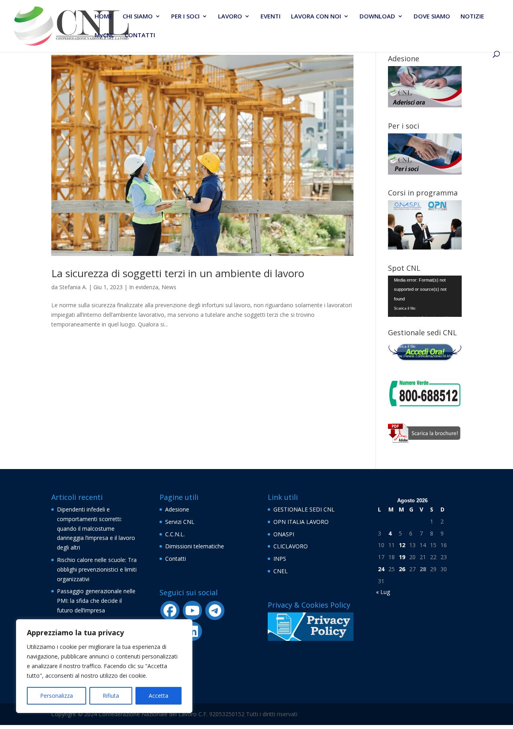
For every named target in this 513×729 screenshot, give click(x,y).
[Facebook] (170, 610)
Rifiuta (111, 695)
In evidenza (143, 287)
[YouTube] (192, 610)
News (169, 287)
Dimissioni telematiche (194, 546)
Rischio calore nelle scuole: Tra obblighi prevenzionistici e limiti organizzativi (97, 569)
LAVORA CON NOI (316, 16)
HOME (103, 16)
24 (381, 569)
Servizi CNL (179, 522)
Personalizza (56, 695)
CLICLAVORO (290, 546)
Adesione (177, 509)
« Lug (383, 592)
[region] (104, 666)
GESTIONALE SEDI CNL (304, 509)
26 (402, 569)
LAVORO (230, 16)
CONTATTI (140, 35)
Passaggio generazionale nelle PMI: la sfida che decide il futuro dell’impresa (96, 600)
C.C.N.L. (175, 534)
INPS (279, 558)
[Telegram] (214, 610)
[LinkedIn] (192, 631)
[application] (425, 296)
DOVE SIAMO (432, 16)
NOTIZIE (472, 16)
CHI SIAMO (138, 16)
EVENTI (271, 16)
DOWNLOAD (377, 16)
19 (402, 557)
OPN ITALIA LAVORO (301, 522)
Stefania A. (73, 287)
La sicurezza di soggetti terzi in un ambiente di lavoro (177, 273)
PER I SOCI (185, 16)
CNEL (280, 571)
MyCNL (104, 35)
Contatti (175, 558)
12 (402, 545)
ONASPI (283, 534)
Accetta (158, 695)
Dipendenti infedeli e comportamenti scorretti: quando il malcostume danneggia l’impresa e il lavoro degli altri (96, 528)
